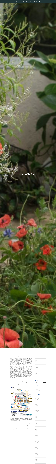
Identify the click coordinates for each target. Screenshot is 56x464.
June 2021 (36, 430)
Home (11, 1)
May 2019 (36, 460)
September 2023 (37, 398)
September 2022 (37, 412)
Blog (13, 1)
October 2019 (36, 454)
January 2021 (36, 436)
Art (35, 356)
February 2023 (36, 406)
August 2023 (36, 399)
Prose (35, 372)
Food (35, 361)
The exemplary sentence (37, 389)
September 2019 (37, 455)
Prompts (30, 1)
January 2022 (36, 422)
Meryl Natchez (28, 174)
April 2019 (36, 461)
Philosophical (36, 368)
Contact (39, 1)
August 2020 (36, 442)
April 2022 (36, 418)
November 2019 (37, 453)
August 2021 (36, 428)
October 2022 (36, 411)
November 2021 (37, 424)
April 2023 (36, 404)
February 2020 (36, 449)
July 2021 (36, 429)
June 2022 (36, 416)
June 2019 (36, 459)
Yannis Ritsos (36, 391)
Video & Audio (23, 1)
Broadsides (35, 1)
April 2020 (36, 447)
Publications (17, 1)
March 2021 (36, 434)
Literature (36, 366)
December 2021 (36, 423)
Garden (36, 362)
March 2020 (36, 448)
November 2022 (37, 410)
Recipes (36, 373)
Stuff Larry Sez (36, 374)
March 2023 (36, 405)
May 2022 (36, 417)
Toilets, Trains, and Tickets (17, 354)
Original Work (36, 367)
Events (27, 1)
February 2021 (36, 435)
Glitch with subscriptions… (38, 390)
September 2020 (37, 441)
